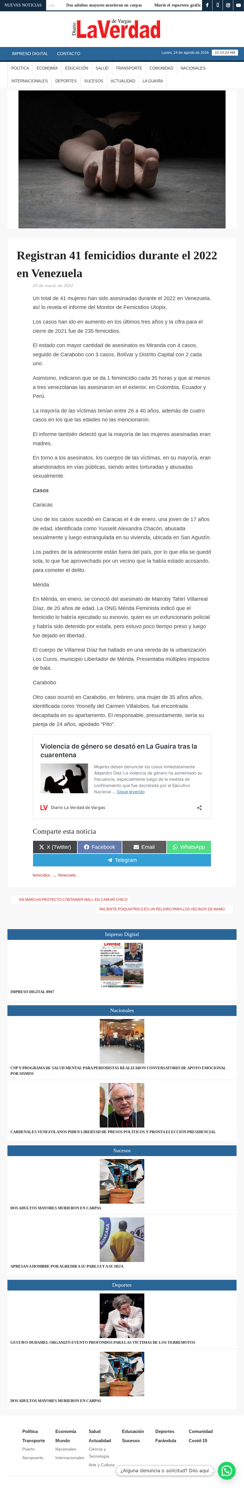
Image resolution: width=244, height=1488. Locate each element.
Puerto (28, 1449)
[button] (227, 1471)
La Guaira (153, 81)
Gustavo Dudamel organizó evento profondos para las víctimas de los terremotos (102, 1342)
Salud (102, 68)
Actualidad (123, 81)
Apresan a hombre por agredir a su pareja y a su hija (66, 1266)
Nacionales (193, 68)
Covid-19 (198, 1440)
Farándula (165, 1440)
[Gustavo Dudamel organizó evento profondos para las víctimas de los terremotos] (122, 1315)
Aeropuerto (32, 1457)
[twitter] (217, 5)
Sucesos (93, 81)
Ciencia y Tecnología (99, 1453)
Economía (47, 68)
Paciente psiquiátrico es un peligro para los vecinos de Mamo (162, 909)
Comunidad (161, 68)
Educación (76, 68)
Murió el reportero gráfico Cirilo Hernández (184, 5)
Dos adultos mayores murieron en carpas (92, 5)
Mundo (62, 1440)
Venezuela (67, 875)
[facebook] (207, 5)
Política (20, 68)
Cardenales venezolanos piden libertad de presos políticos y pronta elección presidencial (113, 1132)
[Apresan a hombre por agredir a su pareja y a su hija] (122, 1239)
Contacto (68, 53)
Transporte (129, 68)
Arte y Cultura (102, 1464)
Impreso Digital (30, 53)
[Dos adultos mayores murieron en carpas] (122, 1181)
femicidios (41, 875)
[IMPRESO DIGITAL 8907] (122, 965)
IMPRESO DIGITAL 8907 (32, 992)
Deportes (66, 81)
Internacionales (29, 81)
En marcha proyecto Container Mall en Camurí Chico (73, 900)
